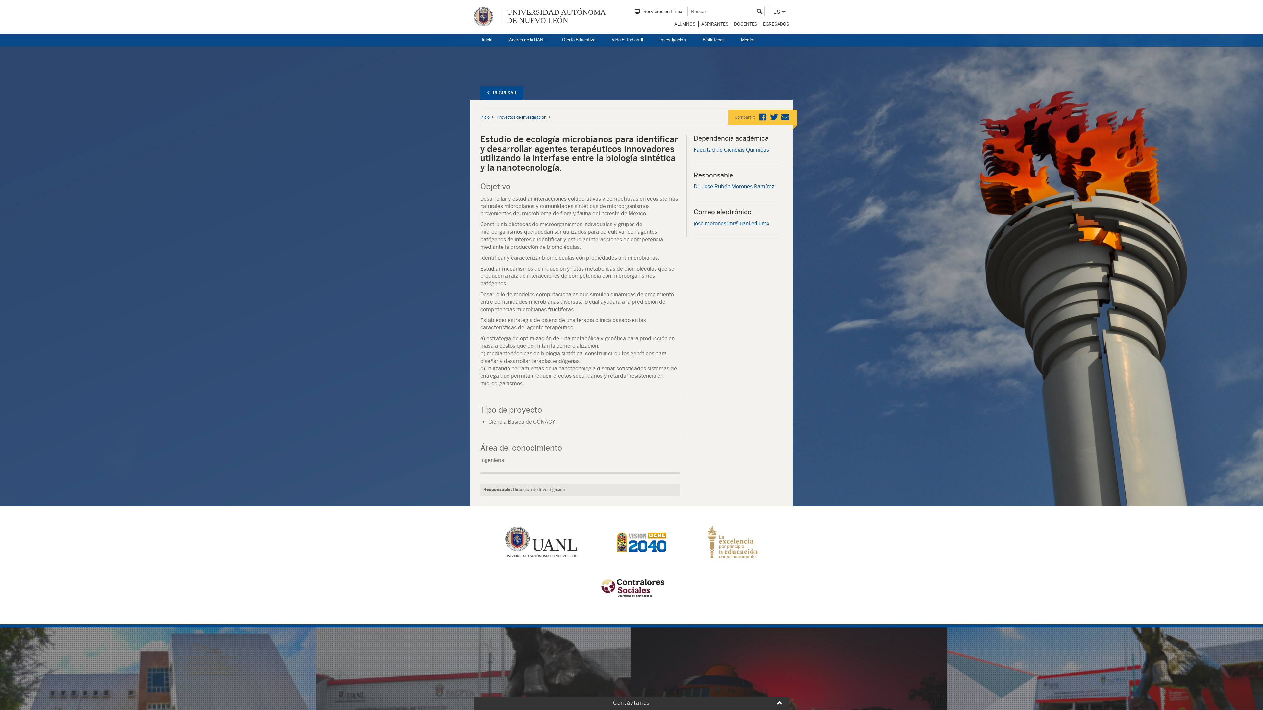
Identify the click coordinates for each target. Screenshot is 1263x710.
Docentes (745, 24)
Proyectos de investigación (521, 117)
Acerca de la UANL (527, 39)
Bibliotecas (714, 39)
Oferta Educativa (578, 39)
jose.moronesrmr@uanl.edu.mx (731, 223)
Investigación (672, 39)
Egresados (776, 24)
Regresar (504, 92)
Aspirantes (715, 24)
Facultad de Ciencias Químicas (731, 150)
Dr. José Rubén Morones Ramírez (734, 186)
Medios (748, 39)
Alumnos (685, 24)
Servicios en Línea (662, 11)
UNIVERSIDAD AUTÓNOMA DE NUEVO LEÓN (556, 16)
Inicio (487, 39)
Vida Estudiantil (627, 39)
